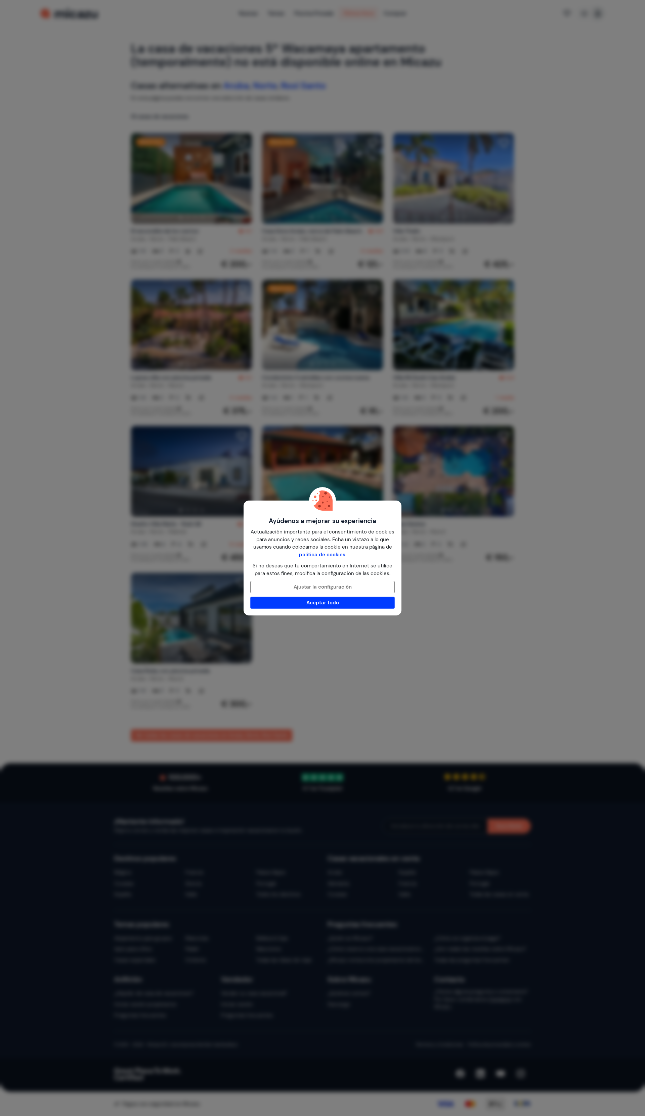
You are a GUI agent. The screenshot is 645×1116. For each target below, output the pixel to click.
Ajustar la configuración (323, 587)
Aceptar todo (322, 602)
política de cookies (322, 554)
